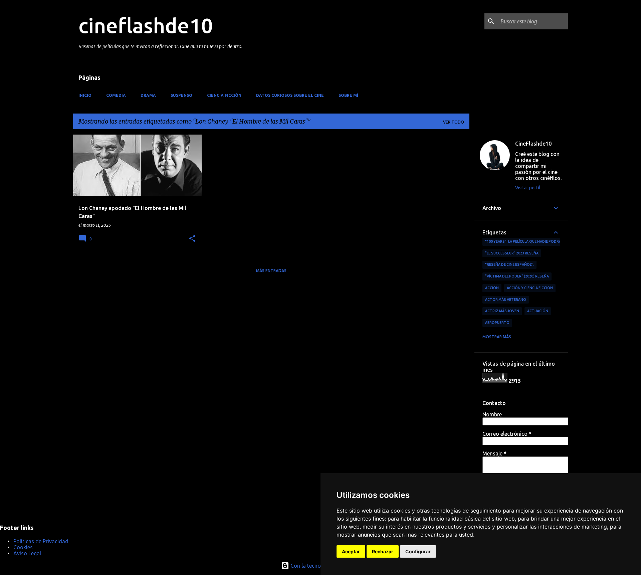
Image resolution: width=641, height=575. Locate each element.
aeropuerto (497, 323)
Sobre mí (348, 95)
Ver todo (453, 122)
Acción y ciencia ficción (530, 288)
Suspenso (181, 95)
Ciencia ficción (224, 95)
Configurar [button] (418, 551)
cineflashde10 (145, 25)
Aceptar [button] (351, 551)
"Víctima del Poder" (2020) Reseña (517, 276)
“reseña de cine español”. (509, 264)
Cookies (23, 547)
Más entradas (271, 270)
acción (492, 288)
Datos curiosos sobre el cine (290, 95)
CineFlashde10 (533, 144)
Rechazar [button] (382, 551)
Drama (148, 95)
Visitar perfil (528, 187)
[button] (192, 238)
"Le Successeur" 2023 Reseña (512, 253)
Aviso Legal (27, 553)
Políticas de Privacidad (40, 541)
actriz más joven (502, 311)
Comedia (116, 95)
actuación (537, 311)
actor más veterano (505, 300)
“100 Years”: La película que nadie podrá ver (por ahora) (539, 241)
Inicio (84, 95)
